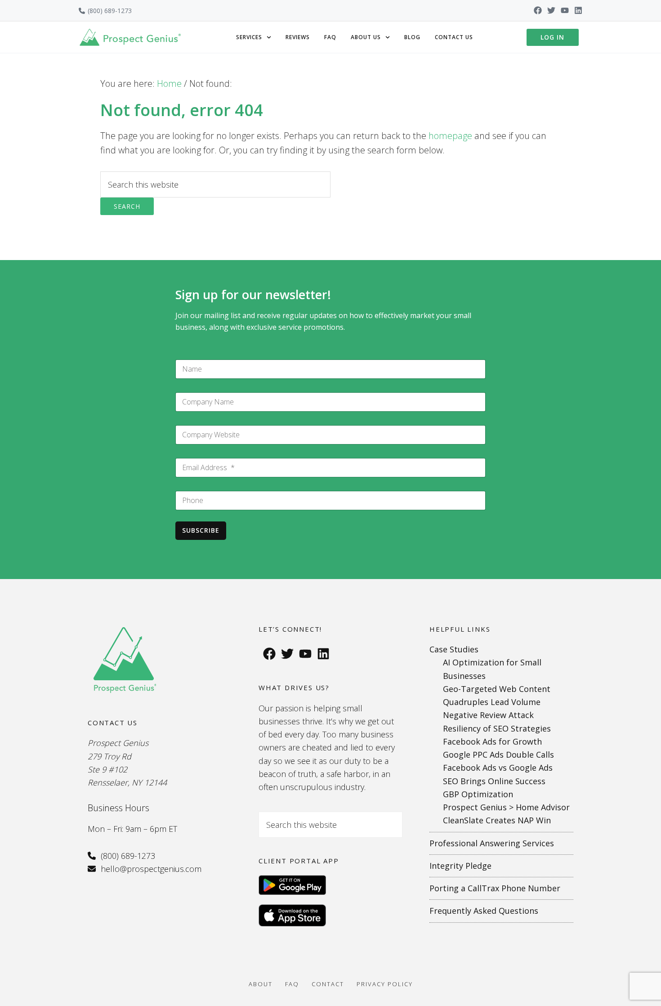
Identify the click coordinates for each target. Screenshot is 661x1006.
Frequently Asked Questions (483, 910)
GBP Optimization (478, 794)
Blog (412, 37)
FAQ (330, 37)
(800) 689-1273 (110, 10)
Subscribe (200, 530)
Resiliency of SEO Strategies (497, 728)
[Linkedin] (578, 10)
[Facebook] (538, 10)
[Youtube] (565, 10)
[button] (253, 37)
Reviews (298, 37)
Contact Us (454, 37)
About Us (366, 37)
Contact (328, 984)
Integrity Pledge (460, 865)
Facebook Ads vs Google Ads (498, 767)
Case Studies (453, 649)
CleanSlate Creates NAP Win (497, 820)
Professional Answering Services (491, 843)
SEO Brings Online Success (494, 781)
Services (249, 37)
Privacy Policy (385, 984)
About (260, 984)
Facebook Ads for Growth (492, 741)
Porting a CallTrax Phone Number (494, 888)
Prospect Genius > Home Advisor (506, 807)
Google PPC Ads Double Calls (498, 754)
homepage (450, 136)
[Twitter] (551, 10)
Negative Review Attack (488, 715)
